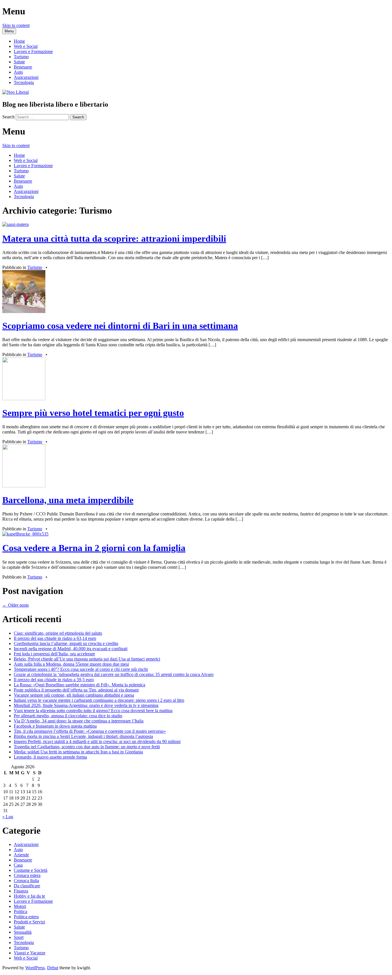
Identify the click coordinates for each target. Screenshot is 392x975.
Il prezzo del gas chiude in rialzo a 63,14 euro (55, 638)
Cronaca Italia (26, 880)
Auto (18, 72)
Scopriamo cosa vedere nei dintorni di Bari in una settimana (120, 326)
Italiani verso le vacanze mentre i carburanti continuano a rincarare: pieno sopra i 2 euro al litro (99, 700)
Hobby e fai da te (29, 896)
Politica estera (26, 916)
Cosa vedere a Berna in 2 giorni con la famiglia (93, 548)
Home (19, 41)
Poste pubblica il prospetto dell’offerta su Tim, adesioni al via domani (76, 689)
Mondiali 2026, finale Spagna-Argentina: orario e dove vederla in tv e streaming (86, 705)
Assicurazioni (26, 77)
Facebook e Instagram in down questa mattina (55, 726)
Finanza (21, 890)
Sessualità (23, 932)
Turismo (21, 56)
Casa (18, 865)
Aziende (21, 854)
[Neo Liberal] (15, 92)
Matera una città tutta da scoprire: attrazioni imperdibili (114, 238)
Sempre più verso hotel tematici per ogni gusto (93, 413)
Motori (20, 906)
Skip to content (16, 25)
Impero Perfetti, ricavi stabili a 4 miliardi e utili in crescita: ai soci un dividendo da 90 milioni (97, 741)
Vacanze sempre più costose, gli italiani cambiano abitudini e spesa (74, 695)
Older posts (15, 605)
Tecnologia (24, 82)
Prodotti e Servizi (29, 921)
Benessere (23, 67)
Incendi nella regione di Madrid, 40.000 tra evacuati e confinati (70, 648)
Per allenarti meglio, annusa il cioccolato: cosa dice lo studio (68, 715)
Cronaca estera (27, 875)
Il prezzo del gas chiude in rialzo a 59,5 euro (54, 679)
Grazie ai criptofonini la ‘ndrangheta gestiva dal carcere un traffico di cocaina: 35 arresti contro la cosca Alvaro (114, 674)
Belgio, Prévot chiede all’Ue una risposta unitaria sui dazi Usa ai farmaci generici (87, 658)
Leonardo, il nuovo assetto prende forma (50, 757)
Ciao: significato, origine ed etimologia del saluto (58, 633)
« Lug (7, 816)
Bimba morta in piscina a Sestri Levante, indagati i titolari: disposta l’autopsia (83, 736)
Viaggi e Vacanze (29, 952)
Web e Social (26, 46)
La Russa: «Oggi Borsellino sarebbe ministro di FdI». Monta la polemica (79, 684)
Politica (20, 911)
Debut (52, 967)
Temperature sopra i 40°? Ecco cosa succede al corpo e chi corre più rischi (81, 669)
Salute (19, 61)
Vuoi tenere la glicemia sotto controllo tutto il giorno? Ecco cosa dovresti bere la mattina (93, 710)
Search (8, 116)
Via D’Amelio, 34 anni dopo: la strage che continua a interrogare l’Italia (78, 720)
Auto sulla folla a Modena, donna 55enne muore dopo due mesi (71, 664)
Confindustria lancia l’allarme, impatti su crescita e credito (66, 643)
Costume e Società (30, 870)
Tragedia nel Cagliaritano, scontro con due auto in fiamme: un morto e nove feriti (87, 746)
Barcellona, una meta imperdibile (67, 500)
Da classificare (27, 885)
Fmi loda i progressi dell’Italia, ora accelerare (54, 653)
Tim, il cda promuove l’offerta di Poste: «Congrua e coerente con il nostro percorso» (90, 731)
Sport (19, 937)
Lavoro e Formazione (33, 51)
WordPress (35, 967)
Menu (9, 31)
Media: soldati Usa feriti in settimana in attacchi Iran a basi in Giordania (78, 751)
